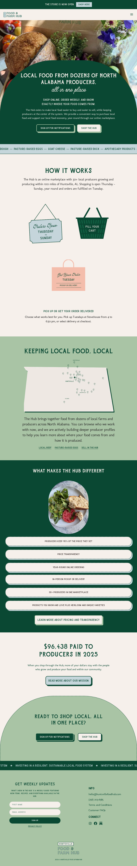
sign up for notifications (55, 128)
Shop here (84, 4)
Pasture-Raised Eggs (66, 448)
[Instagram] (90, 824)
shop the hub (88, 128)
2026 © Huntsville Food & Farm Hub (68, 859)
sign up (35, 820)
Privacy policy (35, 826)
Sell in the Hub (89, 448)
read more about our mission (68, 680)
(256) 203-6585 (96, 799)
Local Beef (45, 448)
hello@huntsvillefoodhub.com (105, 794)
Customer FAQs (97, 810)
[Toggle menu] (131, 14)
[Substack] (100, 824)
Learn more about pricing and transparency (68, 620)
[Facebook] (95, 824)
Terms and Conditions (100, 804)
